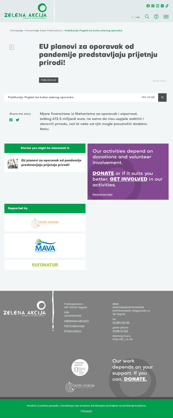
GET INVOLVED (128, 179)
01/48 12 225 (120, 331)
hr (132, 17)
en (138, 17)
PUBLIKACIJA (48, 80)
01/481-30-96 (121, 323)
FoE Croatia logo (74, 326)
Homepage (16, 31)
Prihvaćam (86, 411)
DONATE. (135, 379)
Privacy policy (72, 331)
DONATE (103, 173)
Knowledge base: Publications (44, 31)
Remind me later (103, 195)
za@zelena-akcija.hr (76, 321)
